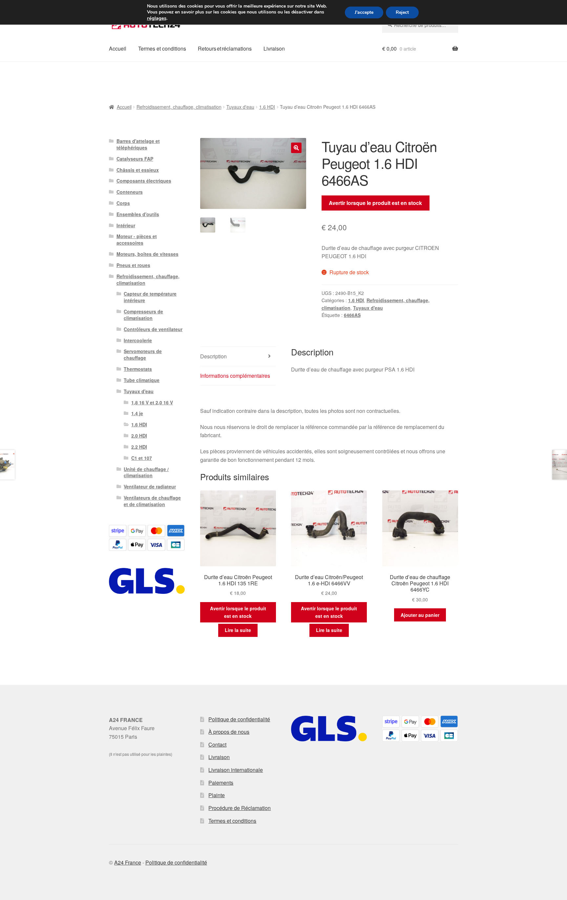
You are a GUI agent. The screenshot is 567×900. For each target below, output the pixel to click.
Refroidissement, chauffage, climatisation (178, 106)
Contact (217, 744)
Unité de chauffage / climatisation (146, 472)
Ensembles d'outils (137, 214)
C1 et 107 (141, 458)
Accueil (117, 48)
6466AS (352, 315)
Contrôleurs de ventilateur (153, 329)
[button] (296, 148)
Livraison (274, 48)
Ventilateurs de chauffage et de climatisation (152, 500)
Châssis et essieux (137, 170)
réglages (156, 18)
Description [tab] (213, 356)
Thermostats (138, 369)
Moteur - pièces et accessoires (136, 239)
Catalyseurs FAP (134, 158)
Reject (402, 12)
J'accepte (364, 12)
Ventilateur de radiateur (150, 486)
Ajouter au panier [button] (420, 615)
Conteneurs (129, 192)
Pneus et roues (133, 265)
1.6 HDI (267, 106)
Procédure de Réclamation (239, 808)
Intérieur (125, 225)
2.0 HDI (139, 435)
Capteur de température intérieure (150, 297)
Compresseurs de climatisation (143, 314)
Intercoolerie (138, 340)
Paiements (220, 782)
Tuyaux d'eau (240, 106)
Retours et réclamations (225, 48)
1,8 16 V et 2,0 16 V (152, 402)
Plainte (216, 795)
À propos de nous (228, 731)
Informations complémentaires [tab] (235, 375)
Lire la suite (238, 630)
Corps (123, 203)
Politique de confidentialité (239, 719)
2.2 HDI (139, 446)
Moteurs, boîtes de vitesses (147, 254)
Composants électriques (143, 180)
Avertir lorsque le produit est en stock (375, 203)
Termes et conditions (162, 48)
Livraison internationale (235, 770)
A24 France (127, 862)
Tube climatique (141, 380)
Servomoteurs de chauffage (143, 354)
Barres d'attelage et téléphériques (138, 144)
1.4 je (137, 413)
